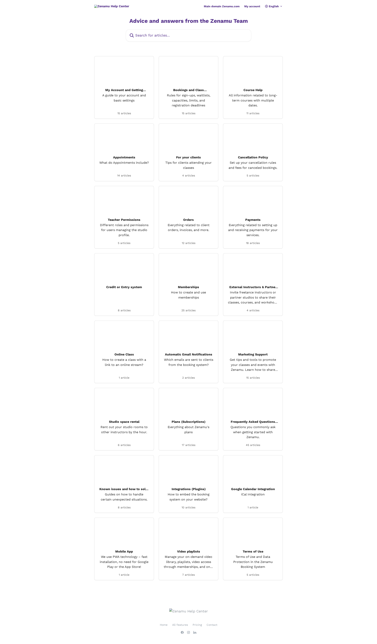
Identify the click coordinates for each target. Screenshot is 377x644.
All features (180, 624)
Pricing (197, 624)
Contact (212, 624)
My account (252, 6)
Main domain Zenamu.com (222, 6)
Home (163, 624)
